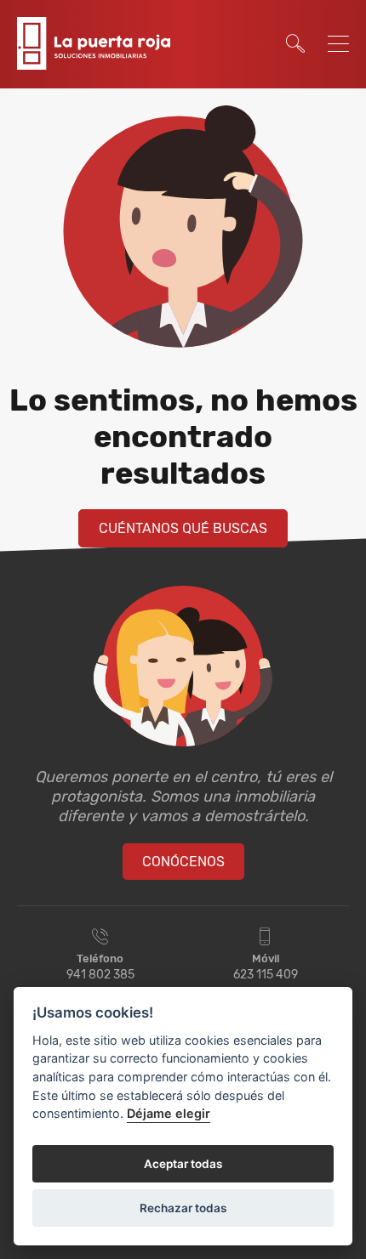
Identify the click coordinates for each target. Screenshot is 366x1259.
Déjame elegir (168, 1113)
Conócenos (183, 862)
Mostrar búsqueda (295, 44)
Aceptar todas (183, 1164)
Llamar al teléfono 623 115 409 (253, 18)
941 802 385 (100, 974)
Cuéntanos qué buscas (183, 528)
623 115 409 (265, 974)
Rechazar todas (183, 1208)
